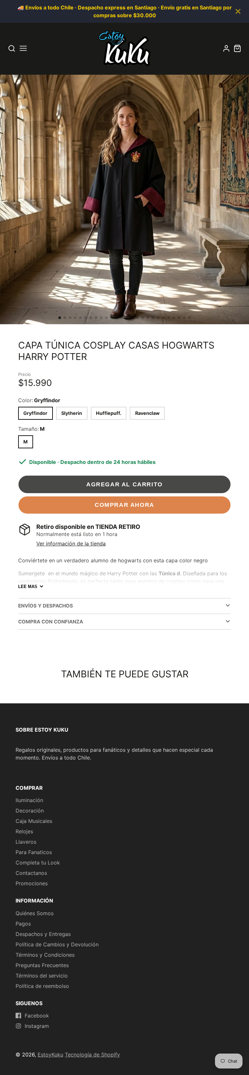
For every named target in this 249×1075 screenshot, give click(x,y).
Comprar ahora (124, 504)
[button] (59, 317)
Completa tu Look (38, 862)
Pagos (23, 923)
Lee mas (27, 586)
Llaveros (26, 841)
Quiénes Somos (34, 913)
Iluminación (29, 800)
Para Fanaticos (34, 852)
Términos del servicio (42, 975)
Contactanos (31, 873)
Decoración (30, 810)
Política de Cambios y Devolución (57, 944)
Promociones (32, 883)
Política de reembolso (42, 986)
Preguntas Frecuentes (42, 965)
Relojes (24, 831)
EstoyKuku (50, 1054)
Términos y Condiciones (45, 955)
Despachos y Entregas (43, 934)
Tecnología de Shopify (92, 1054)
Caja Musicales (34, 821)
